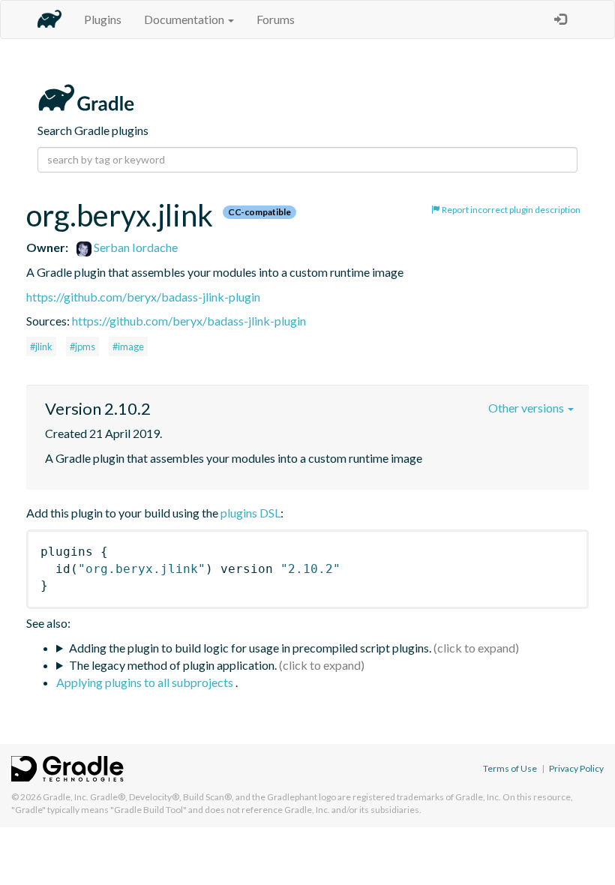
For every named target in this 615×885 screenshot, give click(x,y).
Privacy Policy (576, 768)
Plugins (103, 19)
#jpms (82, 346)
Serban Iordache (135, 247)
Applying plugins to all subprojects (146, 682)
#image (128, 346)
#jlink (41, 346)
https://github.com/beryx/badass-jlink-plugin (143, 297)
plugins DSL (250, 513)
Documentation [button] (185, 19)
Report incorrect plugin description (510, 209)
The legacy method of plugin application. (173, 665)
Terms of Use (510, 768)
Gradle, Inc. (65, 796)
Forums (275, 19)
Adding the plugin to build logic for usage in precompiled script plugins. (250, 647)
